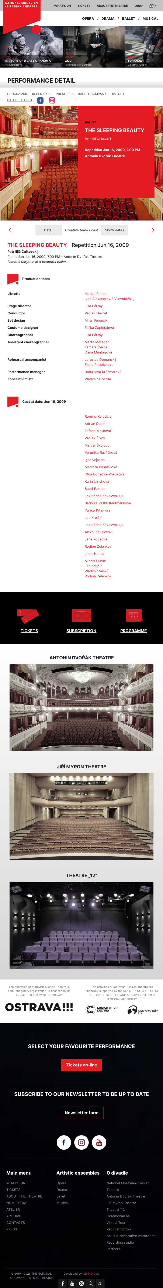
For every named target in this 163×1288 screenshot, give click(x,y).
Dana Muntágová (98, 352)
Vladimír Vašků (96, 571)
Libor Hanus (94, 553)
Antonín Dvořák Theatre (126, 1196)
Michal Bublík (95, 561)
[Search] (91, 1283)
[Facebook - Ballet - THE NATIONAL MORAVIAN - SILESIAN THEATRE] (40, 100)
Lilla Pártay (94, 306)
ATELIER (13, 1209)
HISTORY (118, 94)
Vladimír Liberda (98, 379)
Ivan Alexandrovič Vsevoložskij (109, 299)
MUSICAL (150, 18)
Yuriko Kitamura (97, 510)
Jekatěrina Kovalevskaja (104, 496)
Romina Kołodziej (98, 416)
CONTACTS (15, 1222)
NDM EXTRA (16, 1203)
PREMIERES (65, 94)
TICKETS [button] (83, 5)
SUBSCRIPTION (81, 630)
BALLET (128, 18)
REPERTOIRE (42, 94)
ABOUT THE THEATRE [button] (112, 5)
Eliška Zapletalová (99, 327)
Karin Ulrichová (97, 481)
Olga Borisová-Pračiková (105, 474)
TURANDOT (73, 60)
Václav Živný (95, 438)
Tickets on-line (81, 1064)
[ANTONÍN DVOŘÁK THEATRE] (81, 707)
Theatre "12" (116, 1209)
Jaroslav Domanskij (100, 359)
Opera (61, 1183)
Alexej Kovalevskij (99, 532)
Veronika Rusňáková (101, 452)
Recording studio (120, 1242)
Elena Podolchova (99, 364)
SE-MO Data (91, 1273)
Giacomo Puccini (74, 64)
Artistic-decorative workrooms (131, 1236)
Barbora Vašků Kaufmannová (108, 503)
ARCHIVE (13, 1216)
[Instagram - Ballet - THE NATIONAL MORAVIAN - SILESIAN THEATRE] (52, 100)
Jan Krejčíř (93, 517)
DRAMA (108, 18)
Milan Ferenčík (96, 320)
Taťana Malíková (98, 431)
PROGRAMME (17, 94)
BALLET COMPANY (92, 94)
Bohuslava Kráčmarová (103, 372)
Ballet (60, 1196)
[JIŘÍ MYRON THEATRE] (81, 816)
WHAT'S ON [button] (62, 5)
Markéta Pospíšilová (101, 467)
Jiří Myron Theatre (121, 1203)
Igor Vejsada (95, 460)
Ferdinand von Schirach (15, 64)
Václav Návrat (96, 313)
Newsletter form (81, 1112)
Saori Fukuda (95, 488)
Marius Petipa (96, 293)
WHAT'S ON (15, 1183)
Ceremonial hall (119, 1216)
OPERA (88, 18)
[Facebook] (63, 1283)
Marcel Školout (97, 445)
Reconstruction (119, 1229)
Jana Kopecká (96, 539)
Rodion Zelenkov (98, 546)
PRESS (11, 1229)
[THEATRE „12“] (81, 925)
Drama (61, 1190)
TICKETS (29, 630)
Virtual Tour (116, 1222)
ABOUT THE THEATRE (24, 1196)
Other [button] (139, 5)
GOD (5, 60)
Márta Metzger (97, 342)
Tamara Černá (96, 347)
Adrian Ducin (95, 423)
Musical (62, 1203)
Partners (113, 1249)
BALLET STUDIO (19, 100)
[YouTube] (72, 1283)
